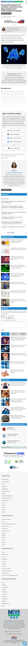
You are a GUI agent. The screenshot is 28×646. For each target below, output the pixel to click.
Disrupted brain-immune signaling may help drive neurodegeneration (18, 248)
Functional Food (5, 482)
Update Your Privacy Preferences (13, 631)
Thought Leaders (6, 491)
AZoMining (4, 596)
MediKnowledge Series (7, 495)
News (3, 484)
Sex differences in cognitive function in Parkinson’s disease (13, 226)
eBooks (3, 505)
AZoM (3, 582)
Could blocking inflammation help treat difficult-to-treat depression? (18, 291)
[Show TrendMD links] (26, 232)
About (3, 552)
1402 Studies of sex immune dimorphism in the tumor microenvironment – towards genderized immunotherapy (12, 207)
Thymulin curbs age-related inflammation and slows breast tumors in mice (17, 258)
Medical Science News (11, 154)
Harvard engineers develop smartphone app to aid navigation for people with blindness (18, 417)
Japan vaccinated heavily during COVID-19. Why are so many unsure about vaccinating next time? (18, 384)
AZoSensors (4, 594)
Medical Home (5, 479)
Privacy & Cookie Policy (7, 570)
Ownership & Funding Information (10, 575)
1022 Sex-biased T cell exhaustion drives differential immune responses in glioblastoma (13, 202)
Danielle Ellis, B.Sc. (16, 29)
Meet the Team (5, 554)
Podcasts (4, 509)
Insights (4, 493)
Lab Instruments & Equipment (9, 524)
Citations (4, 194)
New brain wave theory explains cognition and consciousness (17, 362)
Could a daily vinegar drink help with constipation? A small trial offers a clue (17, 392)
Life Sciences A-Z (6, 526)
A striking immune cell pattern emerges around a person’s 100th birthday (18, 301)
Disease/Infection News (10, 156)
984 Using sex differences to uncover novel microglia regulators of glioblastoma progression (13, 213)
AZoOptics (4, 589)
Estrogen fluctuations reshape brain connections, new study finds (18, 346)
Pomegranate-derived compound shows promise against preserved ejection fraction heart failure (18, 338)
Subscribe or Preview (12, 429)
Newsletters (4, 559)
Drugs (3, 502)
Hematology (10, 427)
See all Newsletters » (6, 447)
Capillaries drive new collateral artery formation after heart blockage (17, 371)
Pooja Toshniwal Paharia (14, 172)
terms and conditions (8, 623)
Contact (3, 566)
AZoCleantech (5, 587)
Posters (3, 507)
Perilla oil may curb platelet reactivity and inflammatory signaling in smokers (16, 241)
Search (3, 556)
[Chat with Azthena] (25, 643)
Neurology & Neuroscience (13, 441)
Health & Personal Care (7, 498)
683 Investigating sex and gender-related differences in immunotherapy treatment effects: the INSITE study (12, 222)
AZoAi (3, 605)
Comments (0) (4, 158)
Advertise (4, 563)
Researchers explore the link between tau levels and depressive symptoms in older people (18, 408)
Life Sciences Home (6, 519)
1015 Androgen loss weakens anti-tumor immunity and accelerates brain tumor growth (12, 218)
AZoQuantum (5, 598)
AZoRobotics (4, 592)
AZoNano (4, 585)
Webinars (4, 535)
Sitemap (4, 561)
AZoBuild (4, 601)
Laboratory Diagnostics (12, 434)
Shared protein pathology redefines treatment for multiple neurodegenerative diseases (18, 400)
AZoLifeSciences (5, 603)
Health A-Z (4, 486)
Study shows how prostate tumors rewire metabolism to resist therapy (18, 354)
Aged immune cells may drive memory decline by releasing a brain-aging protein (17, 275)
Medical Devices (5, 500)
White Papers (5, 488)
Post (3, 330)
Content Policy (5, 573)
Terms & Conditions (6, 568)
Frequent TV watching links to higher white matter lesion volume (18, 283)
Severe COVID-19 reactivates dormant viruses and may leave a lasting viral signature (18, 267)
